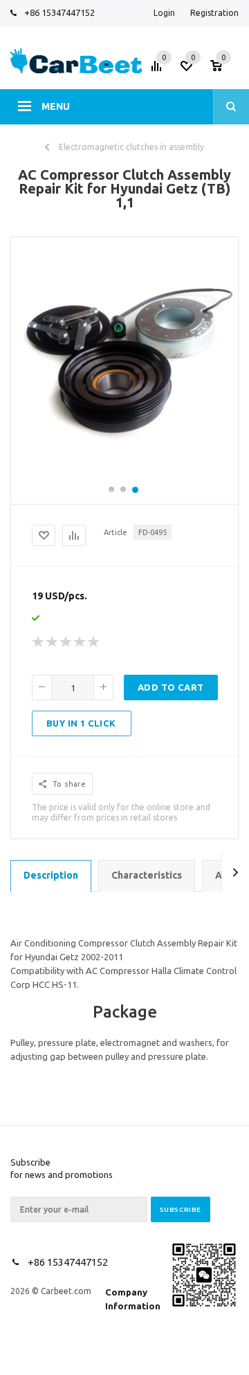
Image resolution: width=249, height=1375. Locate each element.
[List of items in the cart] (226, 70)
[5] (94, 642)
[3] (66, 642)
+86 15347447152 (59, 12)
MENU (56, 106)
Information (132, 1306)
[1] (39, 642)
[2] (52, 642)
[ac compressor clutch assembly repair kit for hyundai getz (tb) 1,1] (124, 478)
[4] (80, 642)
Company (126, 1292)
